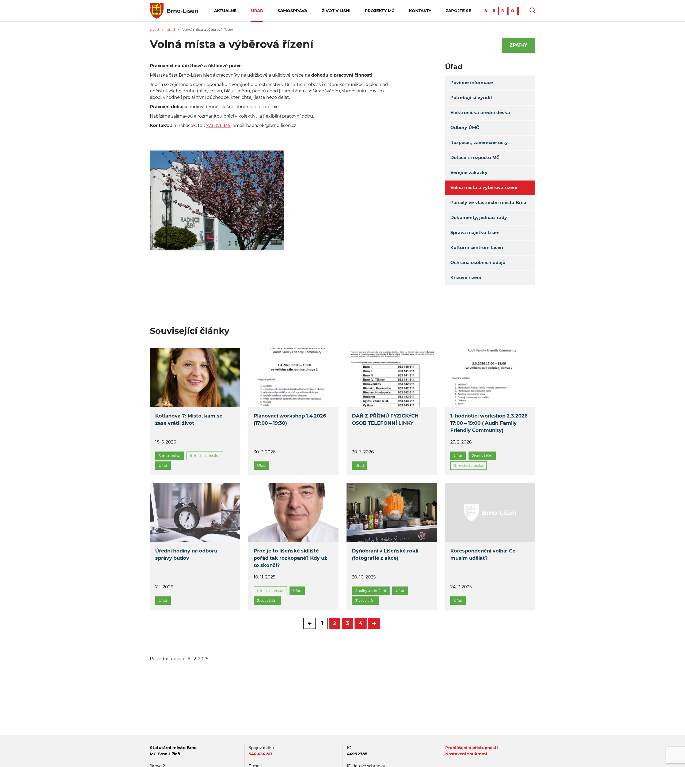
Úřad (257, 10)
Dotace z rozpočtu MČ (475, 157)
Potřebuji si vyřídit (471, 97)
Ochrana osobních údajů (477, 262)
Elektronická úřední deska (480, 112)
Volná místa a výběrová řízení (483, 187)
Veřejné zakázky (469, 172)
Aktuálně (225, 10)
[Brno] (503, 10)
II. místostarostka (204, 455)
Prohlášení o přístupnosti (471, 747)
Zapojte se (458, 10)
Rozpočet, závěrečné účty (479, 142)
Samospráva (292, 10)
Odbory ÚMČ (464, 127)
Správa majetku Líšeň (475, 232)
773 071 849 (218, 125)
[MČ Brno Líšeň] (174, 10)
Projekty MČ (379, 10)
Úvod (154, 29)
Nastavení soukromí (466, 753)
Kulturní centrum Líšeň (476, 247)
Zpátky (518, 45)
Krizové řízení (465, 277)
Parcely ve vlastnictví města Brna (488, 202)
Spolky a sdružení (370, 590)
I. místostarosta (270, 590)
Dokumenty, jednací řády (478, 217)
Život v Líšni (336, 10)
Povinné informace (471, 82)
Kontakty (420, 10)
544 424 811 (260, 753)
